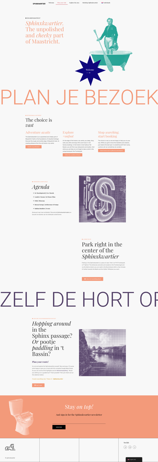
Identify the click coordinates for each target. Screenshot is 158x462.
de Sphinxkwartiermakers (62, 212)
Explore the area (74, 3)
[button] (53, 193)
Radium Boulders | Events (42, 208)
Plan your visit (61, 3)
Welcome (51, 3)
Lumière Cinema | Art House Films (45, 197)
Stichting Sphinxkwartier (90, 3)
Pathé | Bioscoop (40, 201)
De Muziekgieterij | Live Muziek (44, 193)
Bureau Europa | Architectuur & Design (46, 205)
